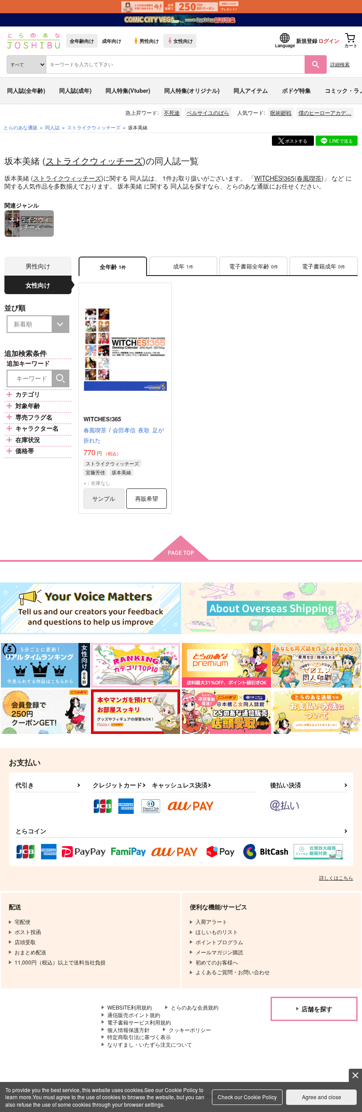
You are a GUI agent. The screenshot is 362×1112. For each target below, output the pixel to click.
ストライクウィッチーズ (94, 160)
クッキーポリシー (190, 1029)
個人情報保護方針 (128, 1029)
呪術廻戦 (280, 112)
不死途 (172, 112)
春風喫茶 (309, 178)
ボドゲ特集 (296, 90)
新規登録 (306, 41)
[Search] (60, 378)
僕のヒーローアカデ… (324, 112)
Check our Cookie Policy (247, 1097)
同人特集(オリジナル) (191, 90)
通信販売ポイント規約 (133, 1014)
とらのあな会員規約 (195, 1007)
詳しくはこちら (336, 877)
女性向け (183, 40)
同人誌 (52, 127)
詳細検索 (340, 64)
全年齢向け (82, 40)
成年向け (111, 40)
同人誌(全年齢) (26, 90)
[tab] (183, 266)
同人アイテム (251, 90)
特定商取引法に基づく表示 (139, 1036)
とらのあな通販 (21, 127)
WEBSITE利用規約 (129, 1007)
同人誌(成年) (75, 90)
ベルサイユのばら (208, 112)
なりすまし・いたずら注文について (149, 1044)
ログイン (328, 41)
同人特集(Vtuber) (128, 90)
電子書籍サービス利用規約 (139, 1022)
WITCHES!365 (274, 178)
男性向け (149, 40)
